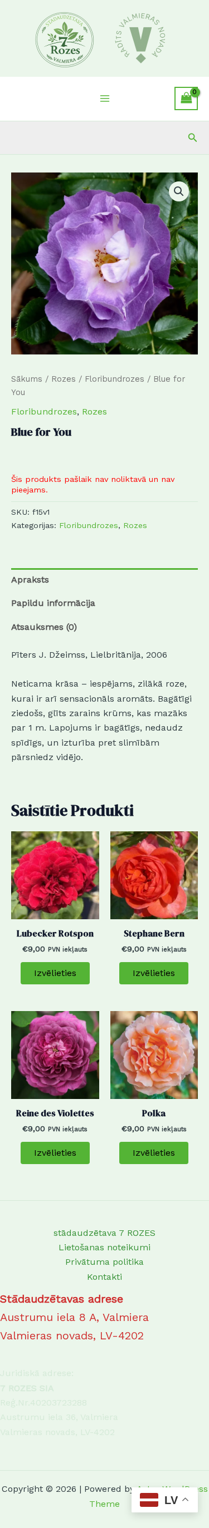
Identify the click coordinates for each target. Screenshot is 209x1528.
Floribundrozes (114, 379)
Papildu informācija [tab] (53, 603)
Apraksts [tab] (30, 579)
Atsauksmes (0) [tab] (44, 627)
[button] (193, 138)
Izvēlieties (55, 973)
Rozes (63, 379)
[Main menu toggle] (104, 98)
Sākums (26, 379)
